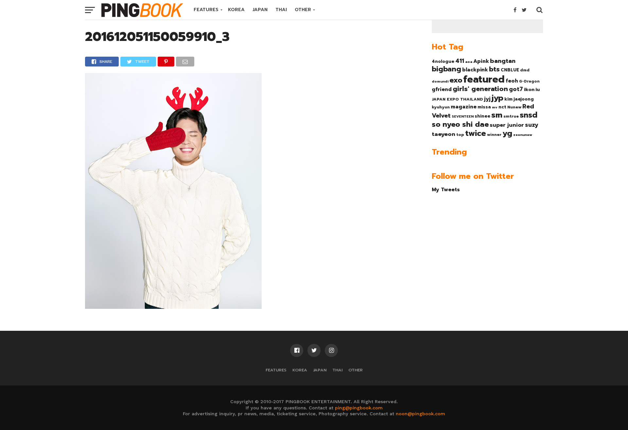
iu (537, 89)
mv (494, 107)
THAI (281, 9)
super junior (507, 125)
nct (502, 106)
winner (494, 135)
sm (496, 115)
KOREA (236, 9)
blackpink (475, 69)
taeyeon (443, 134)
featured (484, 79)
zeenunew (522, 134)
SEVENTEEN (463, 116)
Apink (481, 61)
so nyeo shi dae (460, 124)
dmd (525, 70)
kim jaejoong (519, 99)
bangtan (502, 60)
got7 (516, 89)
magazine (464, 107)
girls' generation (480, 89)
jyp (497, 98)
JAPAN (260, 9)
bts (494, 69)
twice (475, 133)
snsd (528, 115)
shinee (482, 116)
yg (507, 133)
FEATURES (206, 9)
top (460, 135)
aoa (468, 61)
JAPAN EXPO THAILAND (457, 99)
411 (459, 61)
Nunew (514, 107)
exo (455, 80)
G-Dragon (529, 81)
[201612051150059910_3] (173, 306)
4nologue (443, 61)
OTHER (303, 9)
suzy (531, 125)
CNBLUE (510, 70)
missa (484, 107)
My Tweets (446, 189)
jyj (487, 99)
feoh (512, 80)
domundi (440, 81)
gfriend (442, 89)
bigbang (446, 69)
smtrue (511, 116)
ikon (529, 89)
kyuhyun (441, 107)
